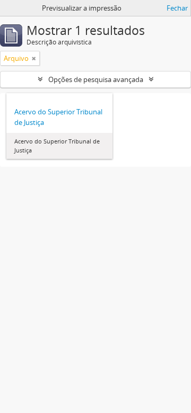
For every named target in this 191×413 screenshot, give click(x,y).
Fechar (177, 8)
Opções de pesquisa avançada (95, 79)
